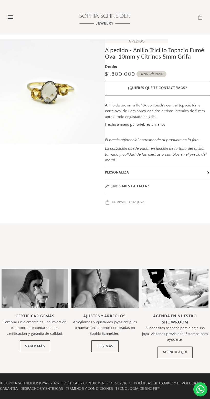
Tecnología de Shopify (138, 389)
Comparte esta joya (128, 202)
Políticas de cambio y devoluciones (169, 383)
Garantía (9, 389)
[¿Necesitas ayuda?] (200, 389)
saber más (35, 346)
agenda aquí (175, 352)
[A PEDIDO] (52, 91)
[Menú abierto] (15, 17)
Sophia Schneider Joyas (26, 383)
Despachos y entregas (41, 389)
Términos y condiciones (89, 389)
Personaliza (117, 172)
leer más (105, 346)
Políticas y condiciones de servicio (96, 383)
